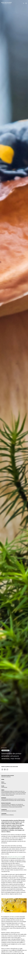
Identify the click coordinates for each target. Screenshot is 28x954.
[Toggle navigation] (26, 3)
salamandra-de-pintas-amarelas (14, 856)
